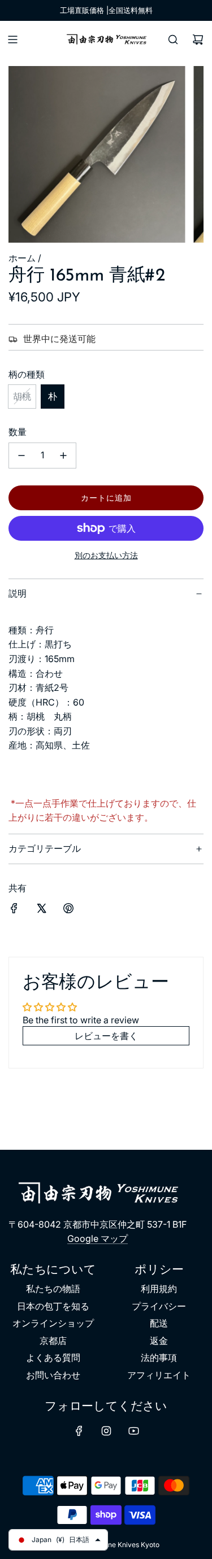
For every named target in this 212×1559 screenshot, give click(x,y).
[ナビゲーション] (12, 39)
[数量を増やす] (63, 455)
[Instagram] (106, 1430)
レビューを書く (106, 1035)
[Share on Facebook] (14, 910)
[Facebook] (79, 1430)
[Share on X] (41, 910)
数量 (17, 431)
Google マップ (97, 1238)
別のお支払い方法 (106, 555)
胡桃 (22, 396)
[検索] (173, 39)
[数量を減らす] (21, 455)
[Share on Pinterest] (68, 910)
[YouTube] (133, 1430)
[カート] (197, 39)
